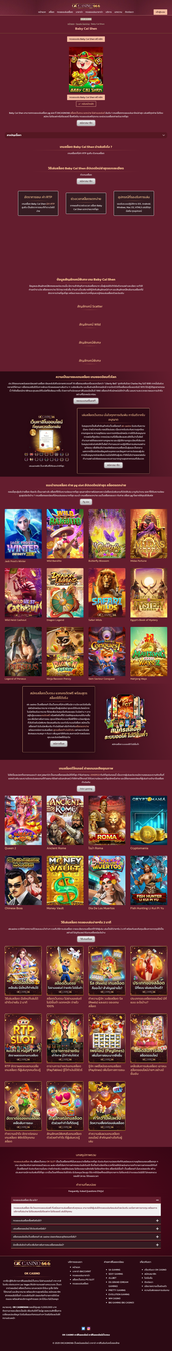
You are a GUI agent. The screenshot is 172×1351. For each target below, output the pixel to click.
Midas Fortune (138, 561)
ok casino (126, 426)
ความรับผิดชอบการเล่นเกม (156, 1290)
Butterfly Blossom (99, 561)
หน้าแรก (42, 12)
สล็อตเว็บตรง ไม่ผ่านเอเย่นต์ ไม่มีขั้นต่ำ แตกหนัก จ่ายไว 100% (64, 1002)
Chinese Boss (14, 908)
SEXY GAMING (116, 1274)
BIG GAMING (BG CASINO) (121, 1302)
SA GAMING (114, 1269)
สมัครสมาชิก (86, 123)
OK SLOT (51, 1161)
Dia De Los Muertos (102, 908)
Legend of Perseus (15, 678)
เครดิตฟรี (45, 715)
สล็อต (51, 12)
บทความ (118, 12)
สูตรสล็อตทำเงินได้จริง (63, 730)
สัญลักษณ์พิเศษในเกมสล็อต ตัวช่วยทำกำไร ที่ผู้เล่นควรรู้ (64, 1135)
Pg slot (86, 502)
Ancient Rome (56, 848)
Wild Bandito (54, 561)
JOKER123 (95, 775)
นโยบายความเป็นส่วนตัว (155, 1286)
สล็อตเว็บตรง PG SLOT (83, 1279)
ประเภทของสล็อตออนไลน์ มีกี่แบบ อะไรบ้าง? (148, 1000)
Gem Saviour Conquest (102, 678)
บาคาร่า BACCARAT (82, 1271)
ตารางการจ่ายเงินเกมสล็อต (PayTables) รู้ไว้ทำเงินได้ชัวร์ (64, 1068)
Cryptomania (139, 848)
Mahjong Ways (138, 678)
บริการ (109, 12)
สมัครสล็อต (58, 743)
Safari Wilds (95, 620)
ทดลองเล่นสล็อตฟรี (86, 401)
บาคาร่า (79, 12)
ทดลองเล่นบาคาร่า (94, 12)
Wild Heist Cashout (15, 620)
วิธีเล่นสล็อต (86, 939)
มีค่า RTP (50, 203)
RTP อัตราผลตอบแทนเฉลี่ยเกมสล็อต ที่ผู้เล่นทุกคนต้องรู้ (23, 1068)
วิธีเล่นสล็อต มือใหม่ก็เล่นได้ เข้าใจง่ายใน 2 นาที (21, 1000)
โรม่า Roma (96, 848)
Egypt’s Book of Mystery (144, 620)
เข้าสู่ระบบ (160, 12)
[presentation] (23, 534)
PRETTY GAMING (117, 1290)
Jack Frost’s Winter (15, 561)
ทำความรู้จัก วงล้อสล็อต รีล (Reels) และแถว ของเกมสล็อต (106, 1002)
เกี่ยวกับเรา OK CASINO (155, 1269)
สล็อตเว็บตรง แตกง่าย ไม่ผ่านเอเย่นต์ (87, 113)
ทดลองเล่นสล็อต (65, 12)
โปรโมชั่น (148, 1278)
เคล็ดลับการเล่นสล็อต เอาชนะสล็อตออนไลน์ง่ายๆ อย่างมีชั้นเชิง (148, 1070)
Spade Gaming (86, 19)
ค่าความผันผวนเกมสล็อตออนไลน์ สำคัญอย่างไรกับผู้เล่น (105, 1137)
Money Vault (55, 908)
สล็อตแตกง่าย (82, 726)
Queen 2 (10, 848)
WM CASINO (115, 1298)
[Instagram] (88, 1328)
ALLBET (112, 1278)
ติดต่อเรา (129, 12)
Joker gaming (86, 788)
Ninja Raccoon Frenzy (59, 678)
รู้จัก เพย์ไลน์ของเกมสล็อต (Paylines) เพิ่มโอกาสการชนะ (107, 1068)
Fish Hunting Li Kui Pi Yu (147, 908)
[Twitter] (83, 1328)
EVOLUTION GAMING (119, 1294)
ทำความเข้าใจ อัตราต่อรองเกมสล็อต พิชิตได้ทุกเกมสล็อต (21, 1137)
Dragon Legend (55, 620)
